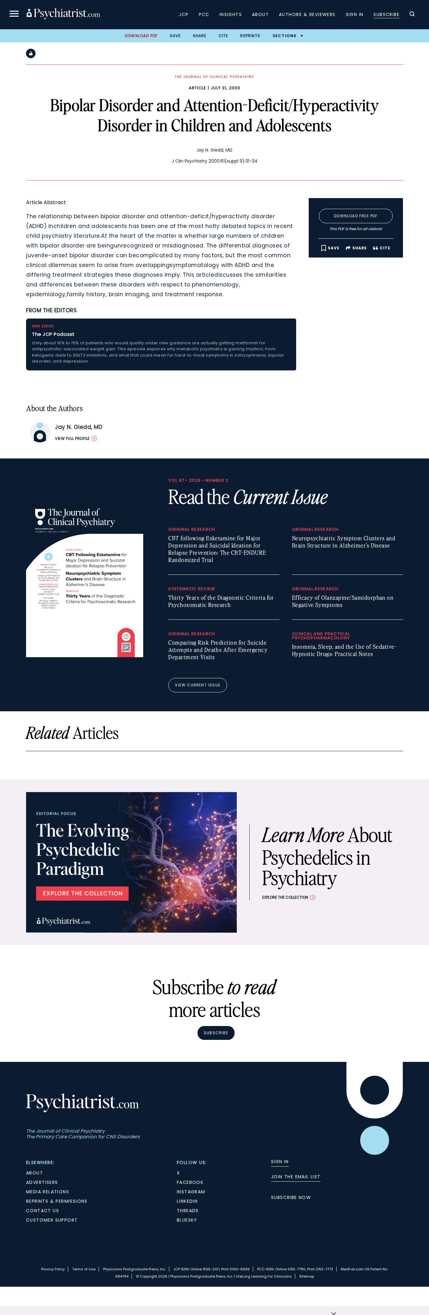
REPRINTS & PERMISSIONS (57, 1201)
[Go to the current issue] (84, 655)
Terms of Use (83, 1269)
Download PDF (141, 35)
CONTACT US (42, 1210)
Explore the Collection (285, 897)
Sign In (355, 14)
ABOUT (34, 1173)
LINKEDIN (187, 1201)
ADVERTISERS (42, 1182)
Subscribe (386, 14)
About (260, 14)
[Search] (412, 14)
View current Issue (197, 685)
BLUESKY (187, 1220)
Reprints (250, 35)
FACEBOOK (190, 1182)
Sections (285, 35)
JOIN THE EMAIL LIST (296, 1177)
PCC (204, 14)
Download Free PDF (355, 216)
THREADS (188, 1210)
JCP (183, 14)
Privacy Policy (53, 1269)
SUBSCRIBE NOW (291, 1197)
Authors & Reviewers (307, 14)
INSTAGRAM (191, 1192)
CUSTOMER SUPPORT (52, 1220)
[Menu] (14, 15)
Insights (231, 14)
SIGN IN (280, 1161)
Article (197, 88)
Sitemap (306, 1276)
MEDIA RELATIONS (47, 1192)
